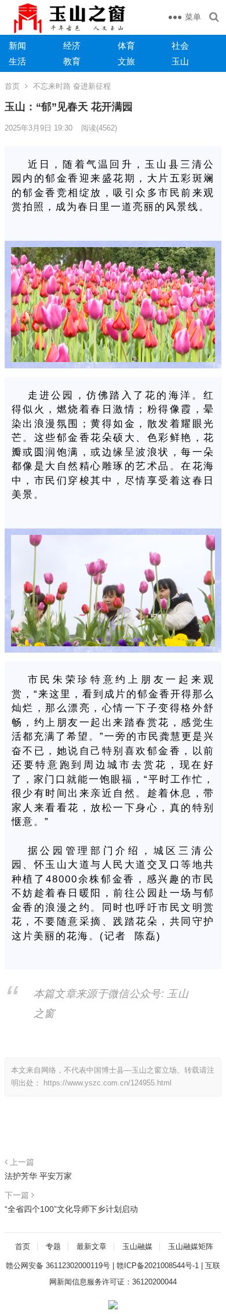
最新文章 (91, 1246)
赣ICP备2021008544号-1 (157, 1265)
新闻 (17, 45)
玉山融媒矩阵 (190, 1246)
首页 (12, 86)
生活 (17, 61)
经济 (72, 45)
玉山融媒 (137, 1246)
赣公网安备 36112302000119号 (58, 1265)
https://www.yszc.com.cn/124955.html (107, 1082)
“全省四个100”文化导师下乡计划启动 (71, 1209)
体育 (126, 45)
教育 (72, 61)
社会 (180, 45)
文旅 (126, 61)
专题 (53, 1246)
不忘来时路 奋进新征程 (72, 86)
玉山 (180, 61)
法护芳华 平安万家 (38, 1176)
